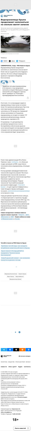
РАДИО (20, 367)
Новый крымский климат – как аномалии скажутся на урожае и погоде (15, 259)
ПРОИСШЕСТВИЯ (20, 362)
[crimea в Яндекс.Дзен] (16, 349)
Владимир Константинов (11, 273)
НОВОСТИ (4, 367)
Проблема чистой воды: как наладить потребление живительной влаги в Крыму (15, 247)
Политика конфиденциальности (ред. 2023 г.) (13, 385)
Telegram (21, 215)
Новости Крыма (22, 273)
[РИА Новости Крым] (6, 16)
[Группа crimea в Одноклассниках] (22, 349)
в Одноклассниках (7, 219)
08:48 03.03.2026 (5, 33)
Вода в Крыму (10, 276)
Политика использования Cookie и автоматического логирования (10, 383)
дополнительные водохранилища (18, 191)
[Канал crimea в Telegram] (4, 349)
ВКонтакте (5, 217)
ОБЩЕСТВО (11, 362)
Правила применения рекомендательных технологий (12, 388)
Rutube (17, 219)
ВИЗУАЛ (28, 362)
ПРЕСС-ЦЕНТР (12, 367)
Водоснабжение (20, 276)
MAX (12, 217)
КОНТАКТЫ (27, 367)
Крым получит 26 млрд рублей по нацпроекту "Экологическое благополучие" (12, 253)
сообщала (15, 162)
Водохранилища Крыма (15, 279)
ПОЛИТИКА (4, 362)
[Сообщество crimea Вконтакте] (10, 349)
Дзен (27, 215)
